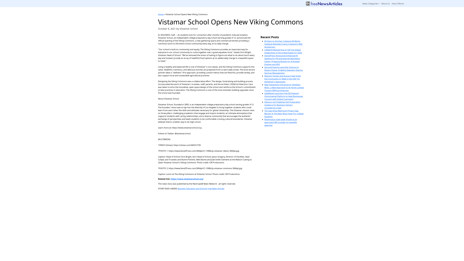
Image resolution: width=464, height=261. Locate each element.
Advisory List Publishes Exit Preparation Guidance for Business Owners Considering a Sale (282, 105)
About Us (385, 3)
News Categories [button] (370, 3)
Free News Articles (216, 188)
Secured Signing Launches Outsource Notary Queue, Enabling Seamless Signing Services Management (283, 70)
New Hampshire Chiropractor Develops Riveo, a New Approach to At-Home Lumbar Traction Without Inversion (284, 87)
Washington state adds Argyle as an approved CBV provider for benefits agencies (280, 122)
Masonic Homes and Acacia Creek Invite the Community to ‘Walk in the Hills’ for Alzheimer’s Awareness (282, 79)
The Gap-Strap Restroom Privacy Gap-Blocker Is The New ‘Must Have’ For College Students (284, 113)
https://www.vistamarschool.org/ (187, 179)
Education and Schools (196, 188)
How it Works (398, 3)
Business (182, 188)
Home (161, 14)
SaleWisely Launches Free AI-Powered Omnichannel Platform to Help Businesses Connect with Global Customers (283, 96)
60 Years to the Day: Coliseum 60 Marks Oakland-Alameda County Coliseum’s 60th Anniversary (283, 44)
